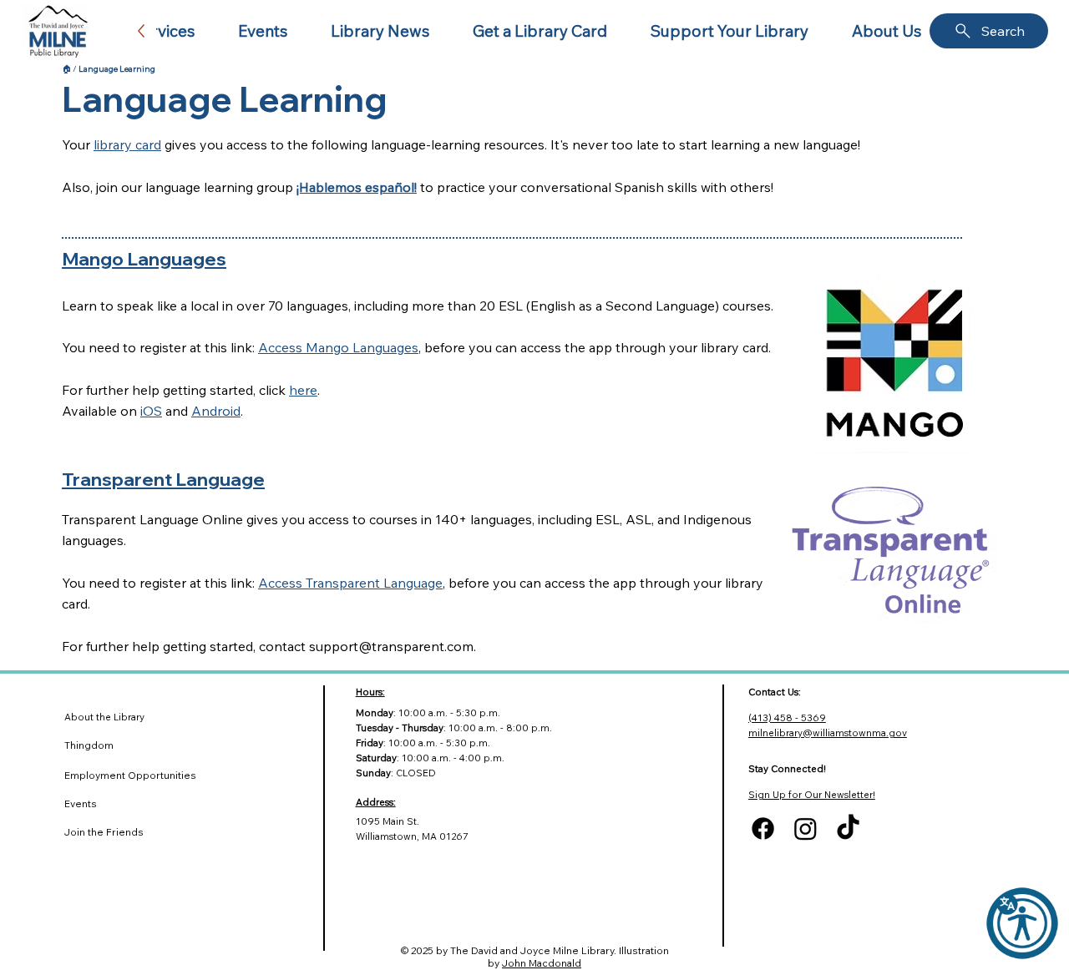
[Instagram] (805, 828)
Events (80, 803)
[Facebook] (763, 828)
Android (216, 410)
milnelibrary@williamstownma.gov (827, 733)
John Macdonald (541, 963)
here (303, 389)
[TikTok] (848, 828)
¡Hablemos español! (356, 187)
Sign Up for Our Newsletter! (811, 795)
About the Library (104, 717)
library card (127, 144)
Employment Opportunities (130, 775)
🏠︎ (66, 68)
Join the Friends (104, 832)
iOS (151, 410)
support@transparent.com (391, 646)
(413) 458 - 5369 (787, 718)
